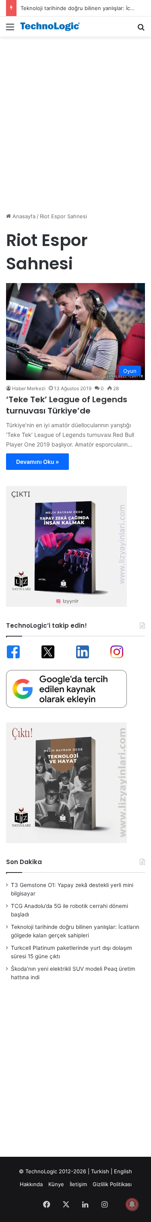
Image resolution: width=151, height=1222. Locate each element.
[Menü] (10, 30)
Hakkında (31, 1184)
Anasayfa (23, 216)
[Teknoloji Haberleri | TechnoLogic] (52, 26)
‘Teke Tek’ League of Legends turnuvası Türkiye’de (66, 405)
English (123, 1171)
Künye (56, 1184)
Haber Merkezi (29, 388)
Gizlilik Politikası (112, 1184)
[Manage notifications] (132, 1204)
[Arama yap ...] (141, 30)
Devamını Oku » (37, 461)
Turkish (100, 1171)
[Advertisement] (75, 120)
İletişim (78, 1184)
